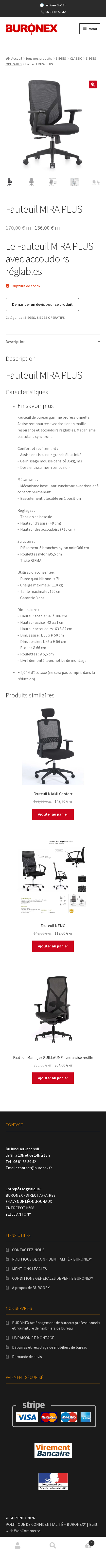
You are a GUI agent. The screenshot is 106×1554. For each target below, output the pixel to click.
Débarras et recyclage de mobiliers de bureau (49, 1347)
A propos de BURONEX (31, 1287)
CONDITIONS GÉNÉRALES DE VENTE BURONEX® (52, 1278)
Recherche (53, 1545)
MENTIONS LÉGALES (29, 1268)
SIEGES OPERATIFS (51, 317)
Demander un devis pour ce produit (42, 304)
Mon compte (17, 1545)
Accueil (16, 58)
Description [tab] (15, 341)
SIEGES (61, 58)
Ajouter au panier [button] (53, 814)
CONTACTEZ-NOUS (28, 1249)
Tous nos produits (39, 58)
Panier (81, 1541)
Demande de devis (27, 1356)
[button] (93, 84)
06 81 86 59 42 (55, 12)
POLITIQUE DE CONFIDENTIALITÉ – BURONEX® (52, 1259)
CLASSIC (76, 58)
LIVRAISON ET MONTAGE (33, 1337)
